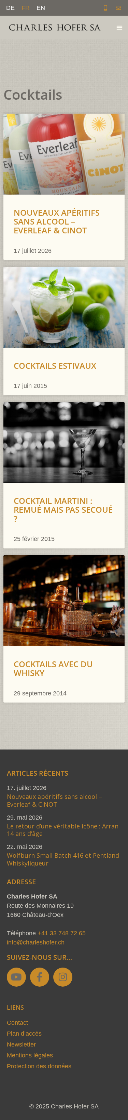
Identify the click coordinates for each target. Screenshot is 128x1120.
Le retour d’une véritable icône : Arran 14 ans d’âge (62, 830)
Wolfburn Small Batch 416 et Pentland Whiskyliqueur (63, 859)
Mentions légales (30, 1055)
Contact (17, 1022)
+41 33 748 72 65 (62, 933)
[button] (119, 27)
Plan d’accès (24, 1033)
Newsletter (21, 1044)
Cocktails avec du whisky (53, 668)
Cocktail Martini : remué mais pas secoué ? (63, 509)
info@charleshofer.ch (36, 942)
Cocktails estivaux (55, 365)
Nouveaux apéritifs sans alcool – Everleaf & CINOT (57, 221)
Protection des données (39, 1066)
